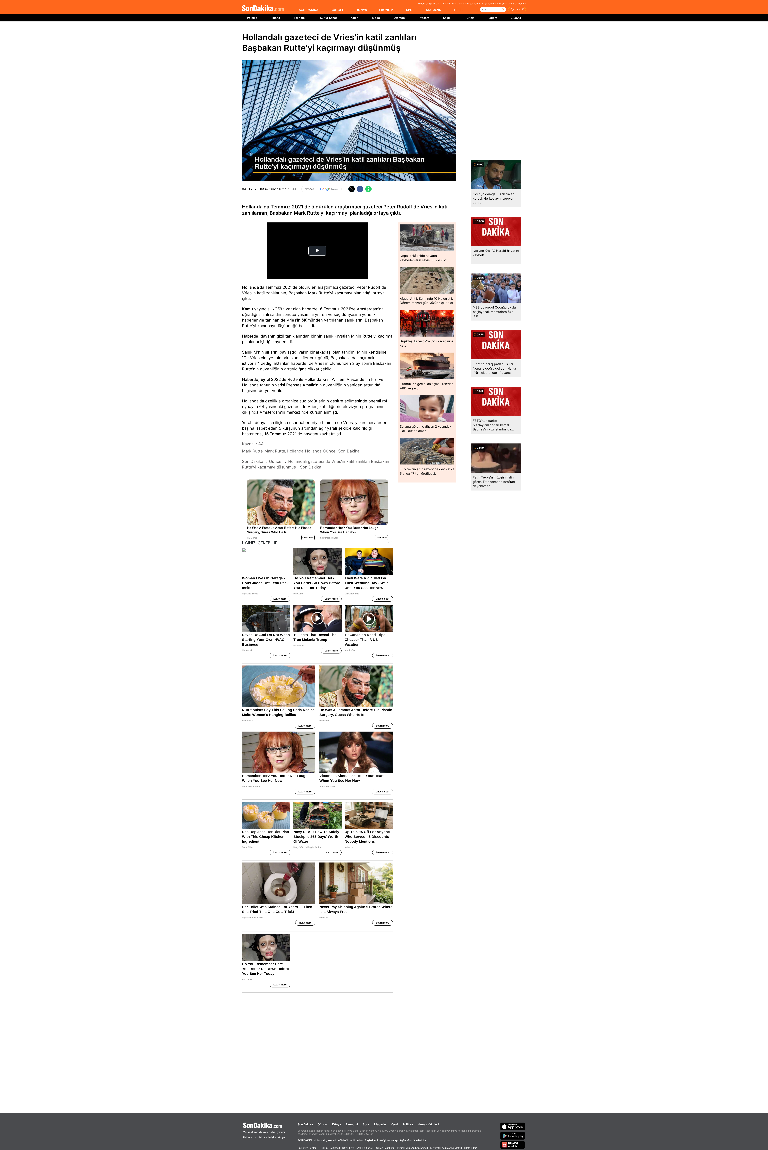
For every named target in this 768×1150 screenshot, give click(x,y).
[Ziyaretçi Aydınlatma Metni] (446, 1147)
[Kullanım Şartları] (307, 1147)
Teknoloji (300, 17)
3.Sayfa (516, 17)
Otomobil (400, 17)
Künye (281, 1137)
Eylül (265, 379)
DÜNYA (361, 10)
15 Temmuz (275, 433)
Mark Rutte (318, 293)
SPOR (410, 10)
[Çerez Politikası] (385, 1147)
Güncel (322, 1124)
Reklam (262, 1137)
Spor (366, 1124)
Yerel (394, 1124)
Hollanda (250, 287)
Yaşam (424, 17)
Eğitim (492, 17)
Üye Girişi (515, 9)
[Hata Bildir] (470, 1147)
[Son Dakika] (263, 8)
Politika (252, 17)
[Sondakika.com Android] (512, 1135)
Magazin (380, 1124)
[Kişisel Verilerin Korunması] (412, 1147)
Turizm (470, 17)
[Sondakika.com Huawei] (512, 1145)
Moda (376, 17)
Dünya (336, 1124)
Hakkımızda (250, 1137)
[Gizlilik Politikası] (330, 1147)
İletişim (272, 1137)
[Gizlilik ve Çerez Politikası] (357, 1147)
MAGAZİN (433, 10)
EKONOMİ (386, 10)
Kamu (247, 309)
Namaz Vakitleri (428, 1124)
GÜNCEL (337, 10)
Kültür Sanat (328, 17)
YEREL (458, 10)
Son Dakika (305, 1124)
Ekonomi (352, 1124)
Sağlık (447, 17)
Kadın (354, 17)
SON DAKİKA (309, 10)
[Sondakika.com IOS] (512, 1126)
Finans (275, 17)
